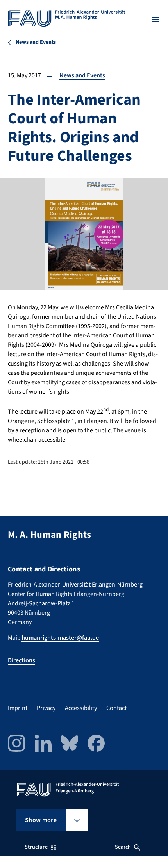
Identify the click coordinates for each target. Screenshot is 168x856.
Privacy (46, 708)
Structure (36, 847)
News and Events (82, 75)
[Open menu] (155, 19)
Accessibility (81, 708)
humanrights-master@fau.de (60, 637)
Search (123, 847)
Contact (116, 708)
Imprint (17, 708)
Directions (21, 660)
